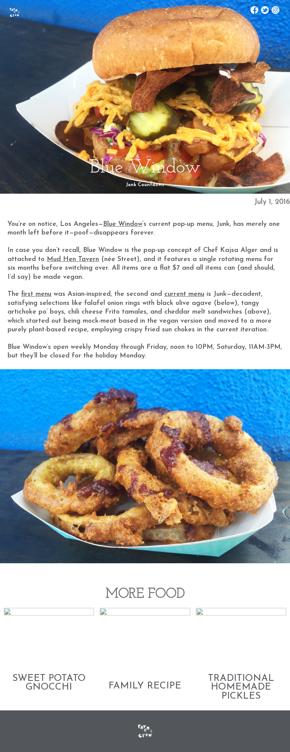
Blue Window (122, 224)
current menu (184, 294)
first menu (36, 294)
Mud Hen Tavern (73, 259)
